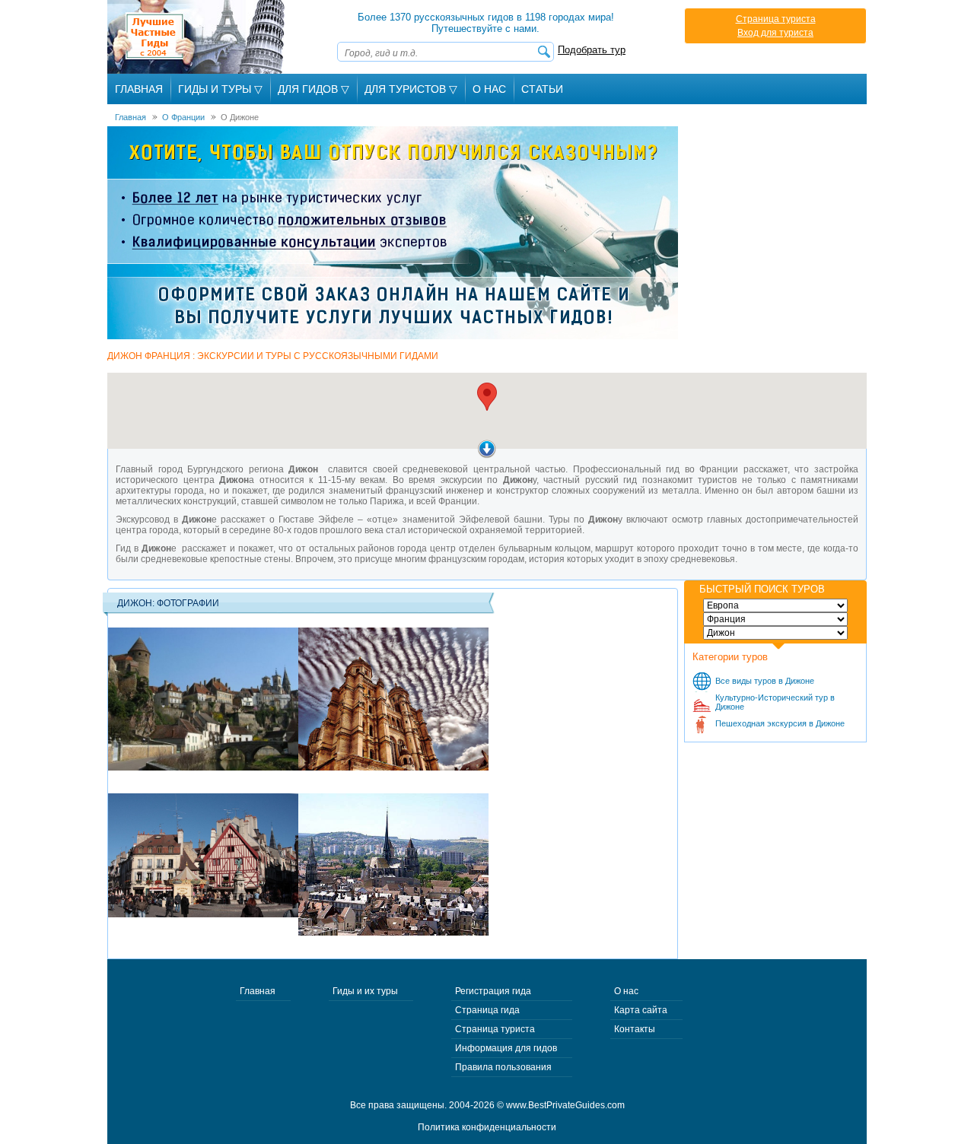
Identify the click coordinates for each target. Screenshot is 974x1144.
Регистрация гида (493, 991)
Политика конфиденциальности (487, 1127)
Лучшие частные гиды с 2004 (197, 37)
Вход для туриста (775, 32)
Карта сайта (640, 1010)
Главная (139, 89)
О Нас (489, 89)
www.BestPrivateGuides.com (565, 1105)
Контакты (634, 1029)
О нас (626, 991)
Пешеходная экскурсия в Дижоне (780, 723)
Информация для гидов (506, 1048)
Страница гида (487, 1010)
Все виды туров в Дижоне (764, 680)
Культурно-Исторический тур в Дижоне (775, 702)
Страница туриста (776, 19)
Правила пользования (503, 1067)
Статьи (542, 89)
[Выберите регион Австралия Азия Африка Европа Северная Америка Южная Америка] (775, 605)
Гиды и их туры (365, 991)
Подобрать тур (591, 50)
